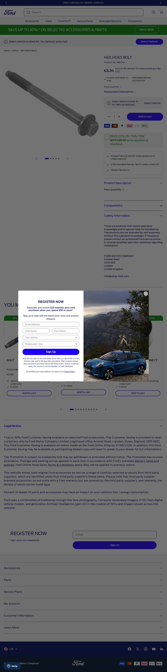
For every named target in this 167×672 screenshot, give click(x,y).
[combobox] (50, 337)
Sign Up (51, 351)
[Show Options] (76, 337)
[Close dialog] (145, 293)
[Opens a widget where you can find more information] (12, 666)
